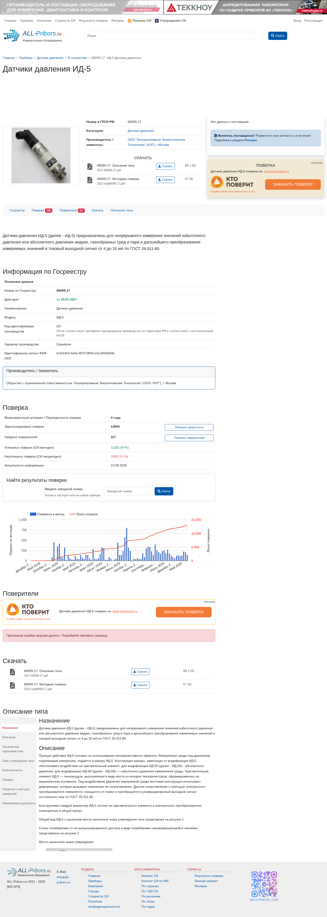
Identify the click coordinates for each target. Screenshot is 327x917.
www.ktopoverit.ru (276, 171)
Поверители (71, 210)
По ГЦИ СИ (149, 891)
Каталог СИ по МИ (154, 881)
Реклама (117, 20)
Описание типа (122, 210)
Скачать (167, 166)
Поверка (41, 210)
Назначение (10, 727)
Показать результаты (189, 427)
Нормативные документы (19, 803)
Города (93, 891)
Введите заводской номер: (64, 489)
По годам (148, 906)
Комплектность (12, 770)
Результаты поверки (93, 20)
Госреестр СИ (65, 20)
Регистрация (313, 20)
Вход (297, 20)
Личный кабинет (206, 881)
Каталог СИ (149, 876)
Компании (44, 20)
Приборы (26, 20)
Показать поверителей (189, 437)
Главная (10, 20)
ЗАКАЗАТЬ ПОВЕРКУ (293, 184)
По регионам (150, 896)
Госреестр (17, 210)
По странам (150, 886)
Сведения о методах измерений (16, 791)
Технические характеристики (12, 749)
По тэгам (147, 901)
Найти (165, 491)
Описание (8, 737)
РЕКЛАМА (316, 163)
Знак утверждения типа (18, 760)
